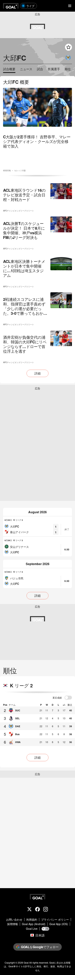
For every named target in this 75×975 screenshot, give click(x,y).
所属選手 (54, 69)
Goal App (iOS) (58, 924)
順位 (68, 69)
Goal (26, 962)
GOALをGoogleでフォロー (40, 947)
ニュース (26, 69)
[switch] (68, 698)
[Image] (37, 107)
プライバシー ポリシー (55, 919)
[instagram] (45, 909)
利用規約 (31, 919)
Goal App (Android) (33, 924)
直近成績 (57, 697)
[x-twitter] (29, 909)
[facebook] (37, 909)
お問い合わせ (14, 919)
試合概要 (9, 69)
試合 (40, 69)
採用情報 (12, 924)
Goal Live (32, 928)
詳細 (37, 373)
